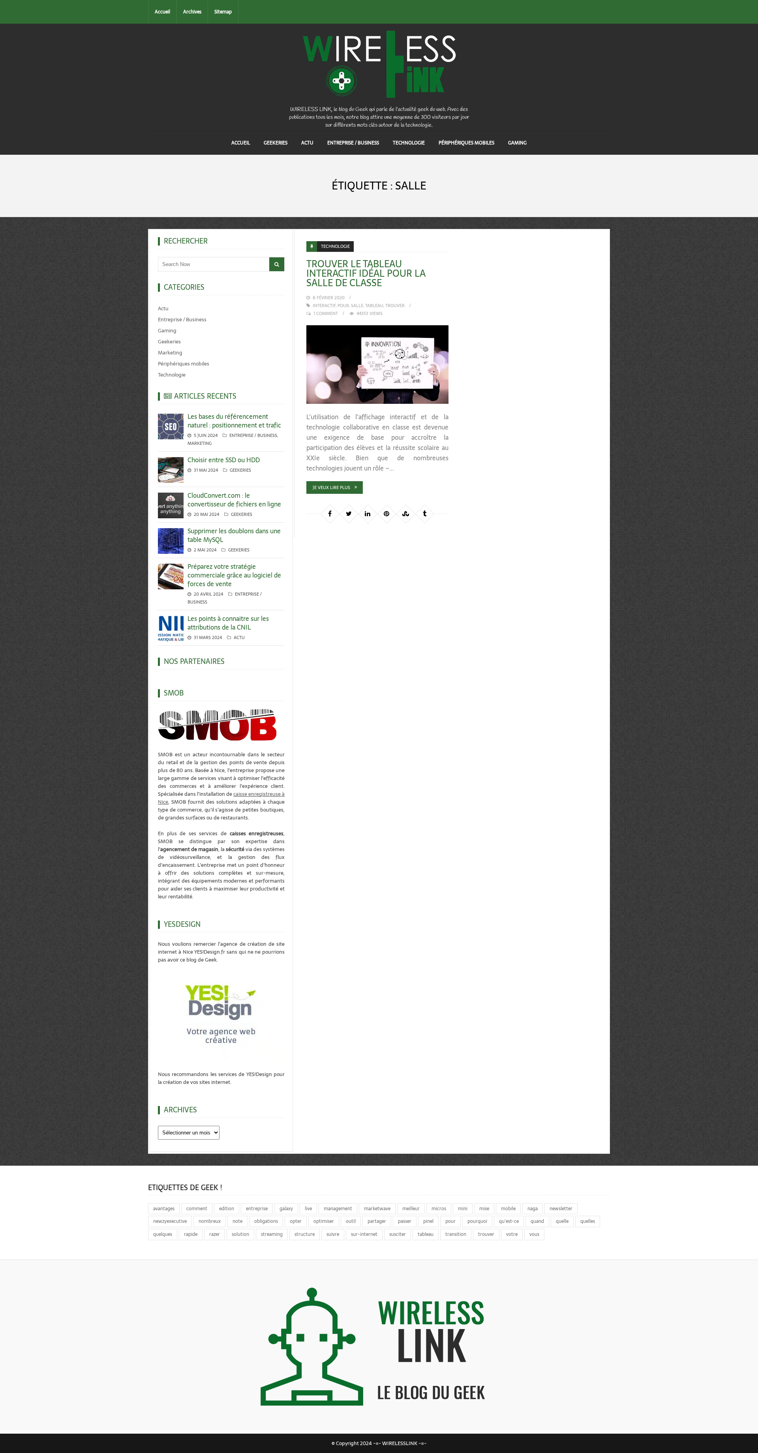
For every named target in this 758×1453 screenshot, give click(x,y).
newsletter (561, 1209)
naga (532, 1209)
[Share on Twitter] (348, 513)
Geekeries (275, 143)
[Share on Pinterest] (386, 513)
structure (305, 1234)
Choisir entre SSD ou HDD (224, 460)
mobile (508, 1209)
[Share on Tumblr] (424, 513)
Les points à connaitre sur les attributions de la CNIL (228, 622)
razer (214, 1234)
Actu (307, 143)
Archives (192, 12)
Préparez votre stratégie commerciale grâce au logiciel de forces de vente (234, 575)
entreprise (257, 1209)
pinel (428, 1221)
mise (484, 1209)
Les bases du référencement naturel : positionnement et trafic (234, 420)
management (338, 1209)
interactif (324, 305)
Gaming (517, 143)
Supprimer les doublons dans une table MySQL (234, 535)
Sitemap (223, 12)
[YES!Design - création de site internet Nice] (221, 1013)
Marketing (170, 353)
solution (240, 1234)
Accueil (162, 12)
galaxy (286, 1209)
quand (537, 1221)
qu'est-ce (509, 1221)
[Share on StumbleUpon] (405, 513)
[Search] (276, 264)
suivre (332, 1234)
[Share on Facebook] (329, 513)
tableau (374, 305)
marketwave (377, 1209)
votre (512, 1234)
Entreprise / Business (353, 143)
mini (462, 1209)
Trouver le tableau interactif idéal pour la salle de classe (366, 273)
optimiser (323, 1221)
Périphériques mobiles (466, 143)
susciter (397, 1234)
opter (296, 1221)
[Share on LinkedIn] (367, 513)
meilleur (411, 1209)
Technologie (409, 143)
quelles (587, 1221)
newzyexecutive (170, 1221)
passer (404, 1221)
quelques (162, 1234)
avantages (163, 1209)
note (237, 1221)
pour (343, 305)
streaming (272, 1234)
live (308, 1209)
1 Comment (325, 313)
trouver (395, 305)
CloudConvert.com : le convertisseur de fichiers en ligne (234, 499)
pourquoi (477, 1221)
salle (357, 305)
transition (455, 1234)
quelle (562, 1221)
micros (439, 1209)
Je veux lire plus (331, 487)
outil (351, 1221)
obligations (266, 1221)
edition (226, 1209)
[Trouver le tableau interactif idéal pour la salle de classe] (377, 364)
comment (196, 1209)
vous (534, 1234)
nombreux (210, 1221)
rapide (190, 1234)
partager (377, 1221)
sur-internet (364, 1234)
